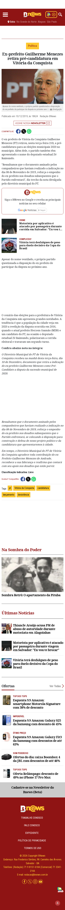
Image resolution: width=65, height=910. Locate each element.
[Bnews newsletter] (32, 123)
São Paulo (52, 22)
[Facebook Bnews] (24, 881)
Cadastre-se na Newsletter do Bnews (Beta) (32, 789)
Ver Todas (55, 686)
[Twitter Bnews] (30, 881)
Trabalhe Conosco (32, 817)
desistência (23, 494)
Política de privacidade (32, 840)
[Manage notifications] (57, 903)
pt (10, 488)
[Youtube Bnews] (40, 881)
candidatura (43, 488)
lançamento (8, 494)
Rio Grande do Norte (26, 22)
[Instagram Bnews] (35, 881)
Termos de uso (32, 848)
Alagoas (42, 22)
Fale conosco (32, 825)
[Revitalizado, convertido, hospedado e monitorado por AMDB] (60, 889)
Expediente (31, 832)
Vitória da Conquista (24, 488)
